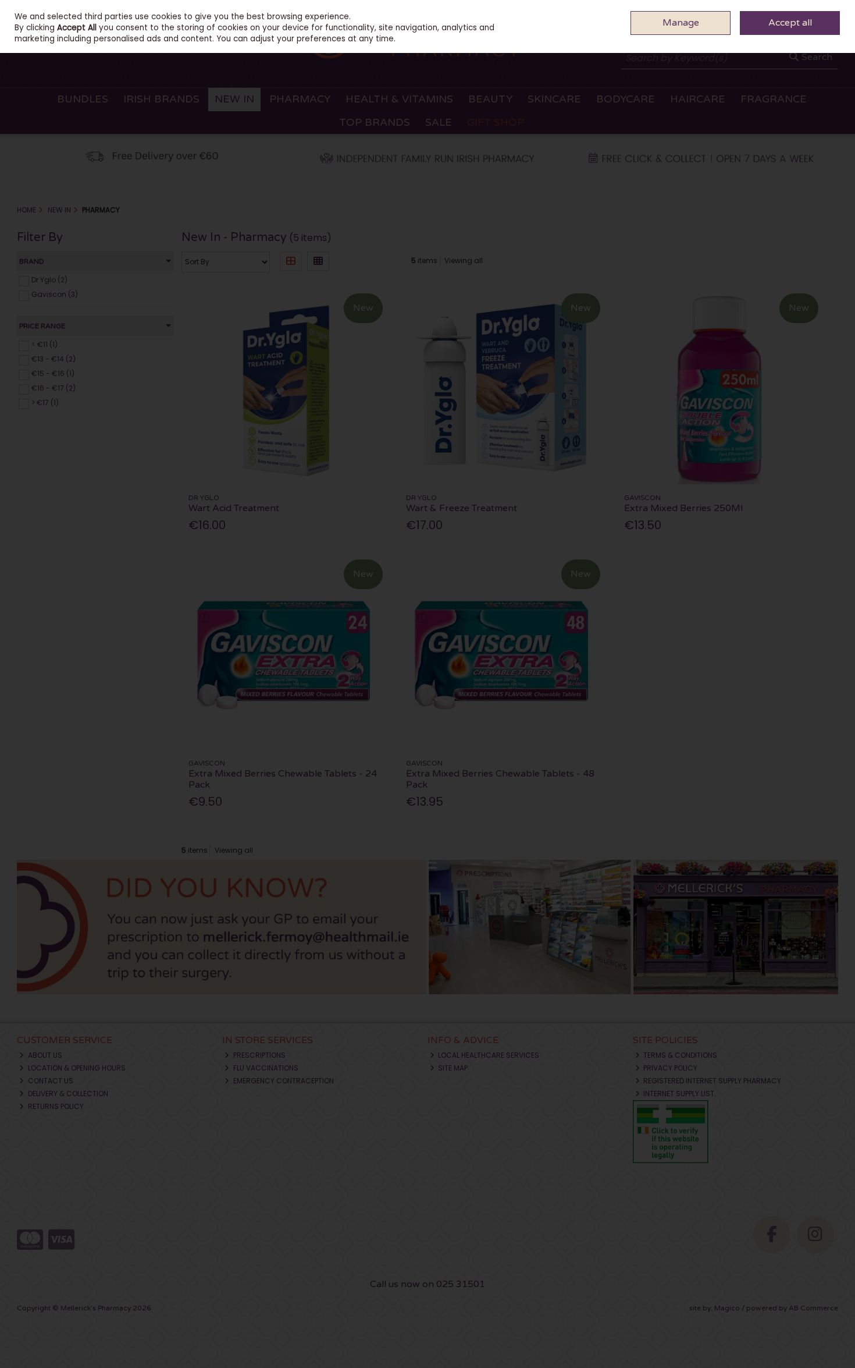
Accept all (790, 23)
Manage (680, 23)
